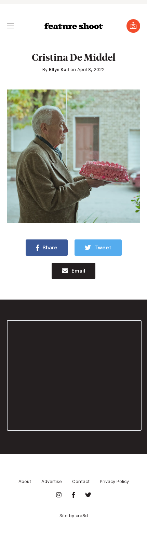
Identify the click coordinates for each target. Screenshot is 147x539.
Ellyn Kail (59, 69)
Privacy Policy (114, 481)
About (24, 481)
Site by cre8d (73, 515)
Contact (81, 481)
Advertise (51, 481)
